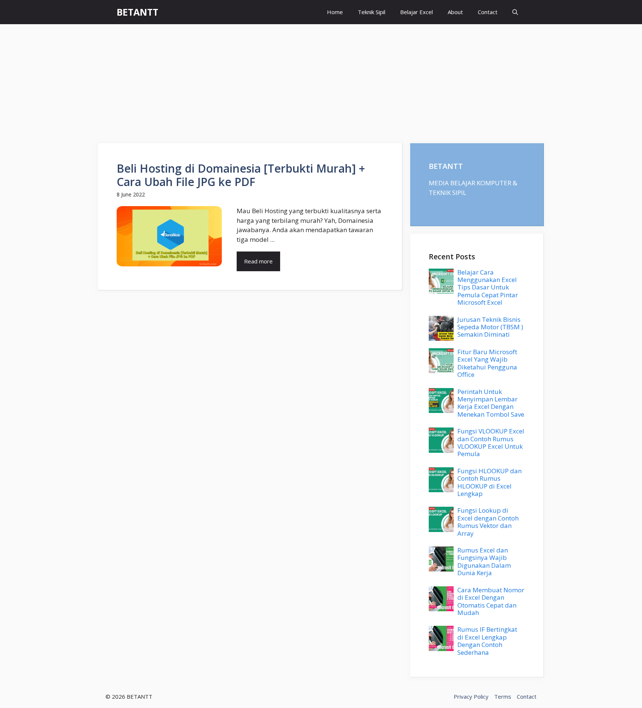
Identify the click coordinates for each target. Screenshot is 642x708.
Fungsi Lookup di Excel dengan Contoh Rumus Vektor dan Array (488, 521)
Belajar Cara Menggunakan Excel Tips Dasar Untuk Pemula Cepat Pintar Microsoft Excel (487, 287)
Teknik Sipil (371, 12)
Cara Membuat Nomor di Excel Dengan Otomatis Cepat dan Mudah (490, 601)
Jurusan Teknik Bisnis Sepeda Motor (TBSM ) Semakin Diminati (490, 327)
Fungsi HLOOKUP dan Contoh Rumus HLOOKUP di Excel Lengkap (489, 482)
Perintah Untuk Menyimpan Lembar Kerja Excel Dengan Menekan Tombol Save (490, 403)
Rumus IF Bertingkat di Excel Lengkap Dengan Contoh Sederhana (487, 640)
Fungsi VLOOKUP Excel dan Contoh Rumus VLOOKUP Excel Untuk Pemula (490, 442)
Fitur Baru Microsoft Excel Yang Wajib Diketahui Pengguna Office (487, 363)
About (455, 12)
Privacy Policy (471, 696)
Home (335, 12)
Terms (502, 696)
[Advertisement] (321, 80)
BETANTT (137, 12)
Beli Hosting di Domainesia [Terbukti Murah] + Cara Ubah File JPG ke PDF (241, 175)
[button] (515, 12)
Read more (258, 261)
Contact (487, 12)
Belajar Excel (416, 12)
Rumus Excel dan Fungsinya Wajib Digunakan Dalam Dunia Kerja (484, 561)
